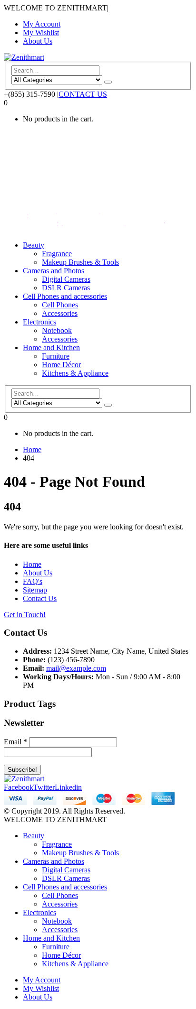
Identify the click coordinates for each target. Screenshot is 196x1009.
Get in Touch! (25, 615)
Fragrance (57, 254)
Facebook (18, 787)
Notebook (57, 330)
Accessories (60, 313)
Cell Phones (60, 305)
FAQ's (32, 581)
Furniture (55, 356)
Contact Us (40, 598)
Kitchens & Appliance (75, 373)
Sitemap (35, 590)
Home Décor (61, 365)
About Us (37, 41)
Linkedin (68, 787)
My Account (41, 24)
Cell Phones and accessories (65, 296)
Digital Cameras (66, 279)
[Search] (108, 82)
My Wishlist (41, 32)
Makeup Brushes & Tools (80, 262)
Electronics (39, 322)
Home (32, 564)
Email (15, 742)
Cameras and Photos (53, 271)
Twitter (44, 787)
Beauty (33, 245)
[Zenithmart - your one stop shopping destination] (24, 57)
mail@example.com (76, 668)
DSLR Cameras (66, 288)
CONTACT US (83, 94)
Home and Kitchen (51, 347)
